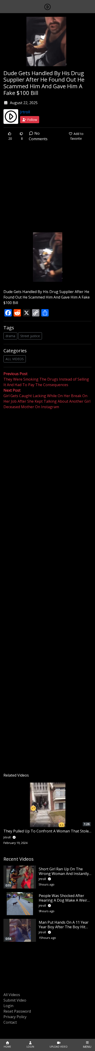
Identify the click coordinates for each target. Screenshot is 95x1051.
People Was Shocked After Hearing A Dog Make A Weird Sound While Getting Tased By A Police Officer (65, 902)
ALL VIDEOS (15, 359)
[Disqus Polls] (47, 469)
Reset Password (17, 1011)
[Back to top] (14, 1024)
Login (8, 1005)
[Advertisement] (47, 190)
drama (10, 336)
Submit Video (14, 1000)
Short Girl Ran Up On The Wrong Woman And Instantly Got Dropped (64, 873)
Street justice (30, 336)
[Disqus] (47, 589)
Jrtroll (25, 111)
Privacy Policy (15, 1016)
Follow (31, 119)
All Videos (11, 994)
